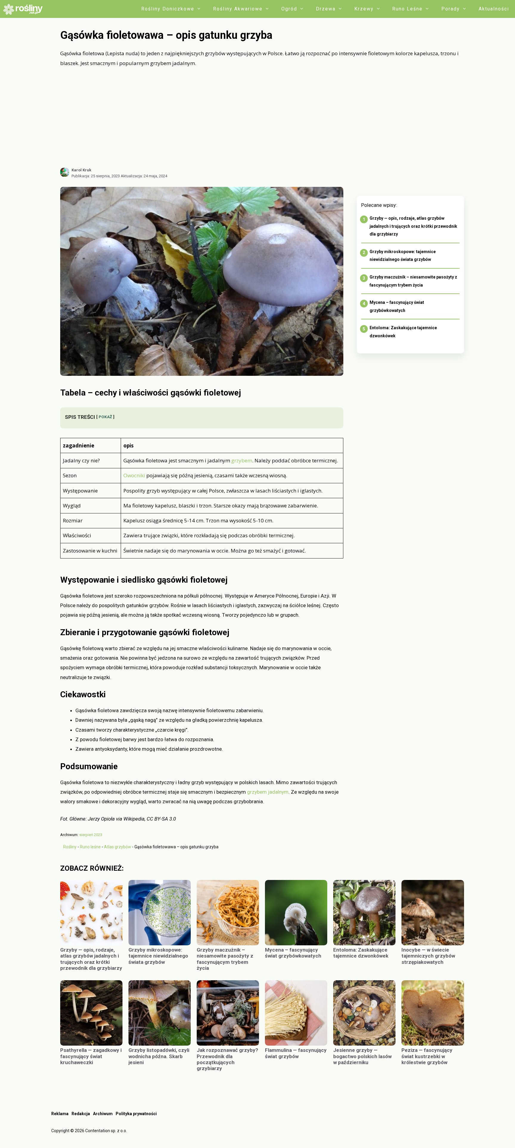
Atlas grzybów (117, 846)
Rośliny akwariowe (238, 9)
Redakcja (81, 1113)
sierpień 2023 (90, 834)
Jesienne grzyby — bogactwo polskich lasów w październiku (362, 1056)
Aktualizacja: (144, 176)
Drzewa (326, 9)
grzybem (241, 460)
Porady (450, 9)
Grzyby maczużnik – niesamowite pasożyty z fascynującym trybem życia (225, 959)
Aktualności (494, 9)
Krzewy (364, 9)
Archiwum (103, 1113)
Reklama (60, 1113)
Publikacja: (96, 176)
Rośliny (70, 846)
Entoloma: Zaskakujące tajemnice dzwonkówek (360, 953)
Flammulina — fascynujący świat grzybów (296, 1053)
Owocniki (134, 475)
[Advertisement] (262, 117)
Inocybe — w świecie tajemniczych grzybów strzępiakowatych (428, 956)
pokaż (105, 416)
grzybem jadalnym (267, 792)
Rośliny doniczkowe (167, 9)
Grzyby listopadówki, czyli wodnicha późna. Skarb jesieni (158, 1056)
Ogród (289, 9)
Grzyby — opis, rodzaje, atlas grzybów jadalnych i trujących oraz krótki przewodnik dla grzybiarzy (413, 226)
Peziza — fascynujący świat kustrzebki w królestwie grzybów (426, 1056)
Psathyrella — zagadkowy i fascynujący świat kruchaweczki (91, 1056)
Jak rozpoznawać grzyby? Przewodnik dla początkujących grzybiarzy (227, 1059)
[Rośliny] (25, 9)
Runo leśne (407, 9)
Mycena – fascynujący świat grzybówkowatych (293, 953)
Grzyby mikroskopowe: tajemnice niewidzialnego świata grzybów (158, 956)
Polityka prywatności (136, 1113)
